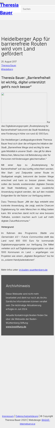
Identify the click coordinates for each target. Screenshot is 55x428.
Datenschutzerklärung (27, 416)
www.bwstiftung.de (16, 326)
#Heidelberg (7, 69)
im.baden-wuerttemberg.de (33, 269)
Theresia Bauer (8, 65)
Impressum (8, 416)
